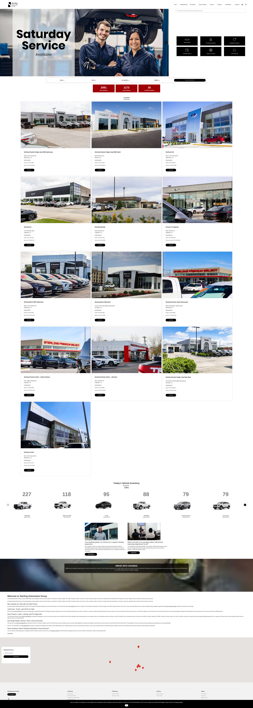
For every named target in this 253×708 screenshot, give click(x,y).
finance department (26, 616)
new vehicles (72, 606)
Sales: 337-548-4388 (100, 312)
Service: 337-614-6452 (100, 390)
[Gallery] (84, 42)
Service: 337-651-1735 (29, 390)
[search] (246, 4)
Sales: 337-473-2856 (29, 162)
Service (159, 691)
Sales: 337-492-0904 (170, 387)
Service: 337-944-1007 (171, 315)
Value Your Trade (115, 695)
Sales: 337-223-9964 (100, 387)
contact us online (55, 630)
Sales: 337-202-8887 (170, 312)
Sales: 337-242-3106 (29, 237)
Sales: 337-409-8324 (170, 237)
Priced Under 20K (71, 699)
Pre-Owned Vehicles (71, 695)
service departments (21, 623)
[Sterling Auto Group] (21, 4)
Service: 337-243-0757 (171, 390)
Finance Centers (115, 693)
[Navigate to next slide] (168, 43)
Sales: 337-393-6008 (29, 387)
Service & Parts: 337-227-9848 (173, 240)
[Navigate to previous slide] (1, 43)
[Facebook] (8, 699)
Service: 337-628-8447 (100, 165)
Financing (115, 691)
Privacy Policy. (179, 702)
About (203, 691)
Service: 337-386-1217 (29, 240)
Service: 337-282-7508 (171, 165)
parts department (25, 625)
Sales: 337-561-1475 (29, 462)
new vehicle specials (171, 606)
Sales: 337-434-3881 (170, 162)
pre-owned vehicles (17, 611)
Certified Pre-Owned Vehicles (73, 697)
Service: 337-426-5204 (100, 240)
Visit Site (29, 170)
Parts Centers (159, 695)
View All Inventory (126, 485)
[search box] (211, 11)
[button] (136, 670)
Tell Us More (91, 554)
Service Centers (160, 693)
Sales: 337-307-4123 (100, 237)
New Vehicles (70, 693)
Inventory (70, 691)
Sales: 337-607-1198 (99, 162)
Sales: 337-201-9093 (29, 312)
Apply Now (133, 552)
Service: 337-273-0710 (29, 315)
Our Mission (203, 693)
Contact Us (12, 694)
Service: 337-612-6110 (100, 315)
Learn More (10, 633)
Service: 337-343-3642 (29, 165)
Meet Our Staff (204, 697)
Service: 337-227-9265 (29, 465)
